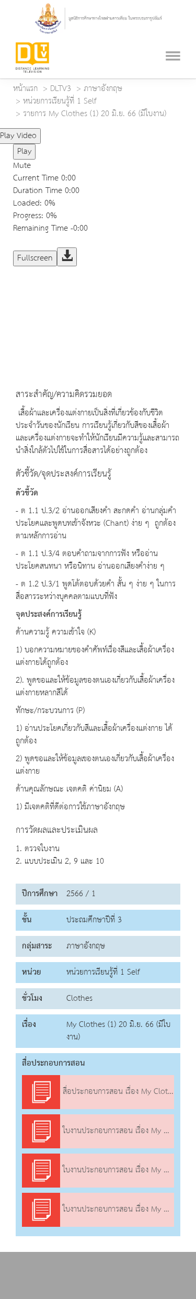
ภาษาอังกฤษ (103, 89)
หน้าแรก (25, 89)
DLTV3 (60, 89)
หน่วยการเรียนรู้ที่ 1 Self (60, 101)
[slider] (85, 131)
